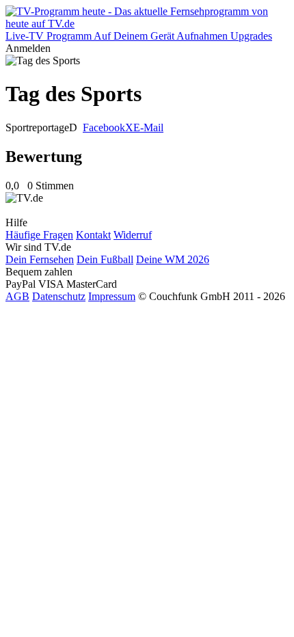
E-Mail (148, 127)
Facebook (104, 127)
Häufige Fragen (39, 235)
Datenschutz (58, 296)
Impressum (111, 296)
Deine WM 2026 (172, 259)
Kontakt (93, 235)
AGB (17, 296)
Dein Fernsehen (39, 259)
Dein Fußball (105, 259)
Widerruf (132, 235)
